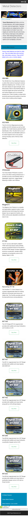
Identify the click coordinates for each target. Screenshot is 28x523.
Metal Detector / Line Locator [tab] (9, 503)
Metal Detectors (16, 509)
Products (8, 509)
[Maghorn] (14, 194)
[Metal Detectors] (14, 160)
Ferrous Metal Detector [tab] (8, 47)
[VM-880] (14, 68)
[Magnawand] (14, 112)
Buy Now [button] (14, 143)
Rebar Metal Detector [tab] (8, 499)
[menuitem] (3, 509)
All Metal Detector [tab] (7, 495)
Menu (23, 107)
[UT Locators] (14, 277)
